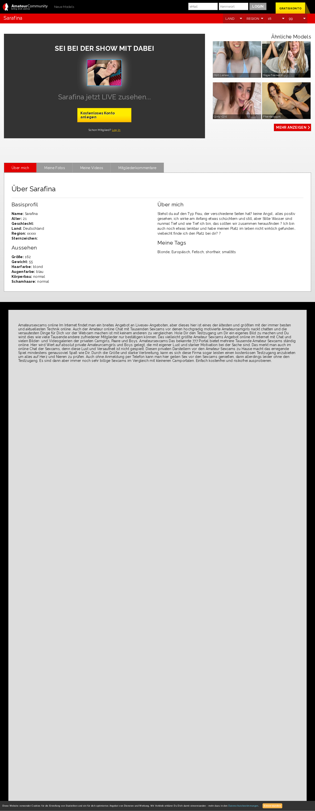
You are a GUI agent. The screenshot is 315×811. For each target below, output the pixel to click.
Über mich (20, 168)
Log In (116, 130)
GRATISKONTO (290, 8)
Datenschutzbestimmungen (243, 806)
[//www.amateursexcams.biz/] (25, 7)
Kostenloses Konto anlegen (97, 115)
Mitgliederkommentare (137, 168)
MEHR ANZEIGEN (291, 127)
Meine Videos (91, 168)
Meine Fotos (54, 168)
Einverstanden (272, 806)
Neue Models (64, 7)
